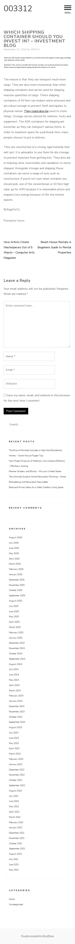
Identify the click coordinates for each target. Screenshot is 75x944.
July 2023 (13, 732)
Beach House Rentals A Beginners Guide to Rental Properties (54, 247)
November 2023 (17, 711)
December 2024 (16, 642)
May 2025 (14, 616)
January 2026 (15, 574)
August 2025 (15, 600)
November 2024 (17, 648)
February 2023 (16, 759)
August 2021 (15, 853)
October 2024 (15, 653)
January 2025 (15, 637)
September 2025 (17, 595)
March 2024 (15, 690)
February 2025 (16, 632)
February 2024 (16, 695)
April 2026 (14, 558)
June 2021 (14, 864)
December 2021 (16, 832)
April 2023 (14, 748)
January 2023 (15, 764)
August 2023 (15, 727)
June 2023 (14, 738)
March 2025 (15, 627)
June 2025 (14, 611)
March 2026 (15, 563)
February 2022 (16, 822)
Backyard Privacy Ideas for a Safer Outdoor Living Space (36, 487)
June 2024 (14, 674)
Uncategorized (16, 904)
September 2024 (17, 658)
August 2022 (15, 790)
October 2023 (15, 716)
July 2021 (13, 859)
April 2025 (14, 621)
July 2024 (13, 669)
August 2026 (15, 537)
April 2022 (14, 811)
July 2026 (13, 542)
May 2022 (14, 806)
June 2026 (14, 548)
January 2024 (15, 701)
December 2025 (16, 579)
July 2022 (13, 796)
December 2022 (16, 769)
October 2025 (15, 590)
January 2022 (15, 827)
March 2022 (15, 817)
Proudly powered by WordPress (37, 935)
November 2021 (17, 838)
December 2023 (16, 706)
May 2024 (14, 679)
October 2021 (15, 843)
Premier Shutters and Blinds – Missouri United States (35, 471)
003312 (18, 8)
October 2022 (15, 780)
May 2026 (14, 553)
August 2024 (15, 664)
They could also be (36, 111)
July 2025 (13, 606)
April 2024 (14, 685)
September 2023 (17, 722)
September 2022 (17, 785)
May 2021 (14, 869)
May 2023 (14, 743)
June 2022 (14, 801)
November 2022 (17, 774)
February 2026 (16, 569)
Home (21, 221)
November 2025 (17, 585)
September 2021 (17, 848)
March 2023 (15, 753)
